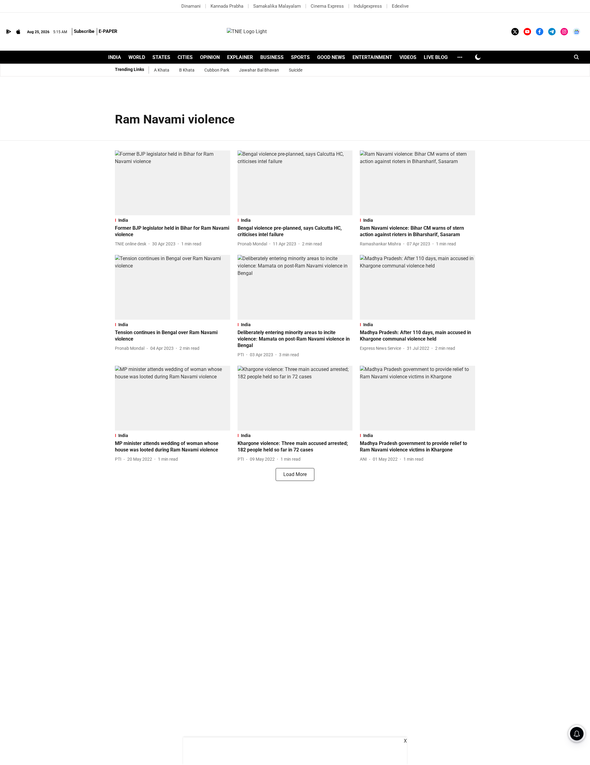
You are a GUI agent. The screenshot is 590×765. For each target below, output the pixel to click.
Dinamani (191, 6)
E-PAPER (108, 31)
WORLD (136, 57)
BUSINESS (272, 57)
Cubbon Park (216, 70)
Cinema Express (327, 6)
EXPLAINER (240, 57)
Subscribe (84, 31)
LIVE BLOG (436, 57)
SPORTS (300, 57)
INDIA (114, 57)
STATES (161, 57)
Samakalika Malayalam (277, 6)
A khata (161, 70)
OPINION (210, 57)
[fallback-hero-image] (172, 182)
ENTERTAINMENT (372, 57)
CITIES (185, 57)
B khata (187, 70)
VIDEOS (407, 57)
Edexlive (400, 6)
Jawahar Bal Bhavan (259, 70)
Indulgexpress (368, 6)
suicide (295, 70)
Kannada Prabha (226, 6)
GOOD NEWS (331, 57)
